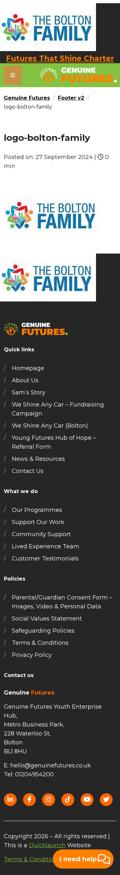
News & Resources (38, 458)
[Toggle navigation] (13, 75)
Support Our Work (38, 522)
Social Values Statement (47, 618)
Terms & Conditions (40, 642)
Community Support (41, 534)
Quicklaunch (47, 845)
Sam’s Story (28, 392)
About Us (25, 380)
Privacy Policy (32, 654)
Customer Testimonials (45, 558)
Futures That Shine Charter (60, 58)
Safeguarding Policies (43, 630)
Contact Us (28, 471)
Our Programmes (37, 510)
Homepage (28, 368)
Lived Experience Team (45, 546)
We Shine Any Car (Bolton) (50, 425)
